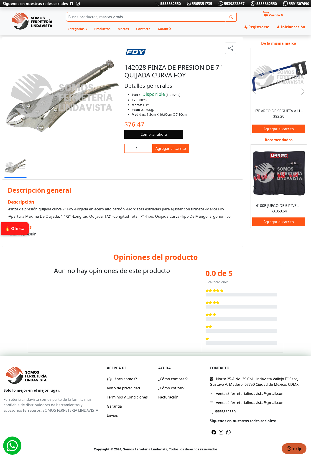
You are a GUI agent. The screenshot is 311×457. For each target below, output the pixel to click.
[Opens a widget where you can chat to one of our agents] (293, 449)
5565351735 (201, 3)
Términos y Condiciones (127, 397)
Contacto (143, 29)
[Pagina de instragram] (77, 3)
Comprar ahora (153, 134)
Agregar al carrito (171, 148)
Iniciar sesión (292, 26)
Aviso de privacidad (123, 388)
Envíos (112, 415)
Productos (102, 29)
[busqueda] (231, 17)
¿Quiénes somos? (122, 378)
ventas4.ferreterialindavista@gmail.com (250, 402)
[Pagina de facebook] (71, 3)
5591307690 (298, 3)
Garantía (164, 29)
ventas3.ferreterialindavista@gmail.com (250, 393)
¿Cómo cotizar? (171, 388)
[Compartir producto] (230, 48)
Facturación (168, 397)
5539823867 (234, 3)
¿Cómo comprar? (173, 378)
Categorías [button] (76, 29)
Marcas (123, 29)
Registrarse (258, 26)
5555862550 (170, 3)
